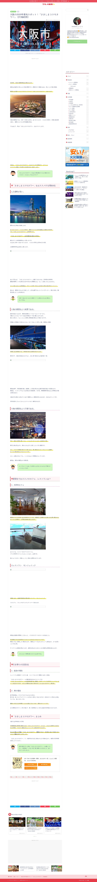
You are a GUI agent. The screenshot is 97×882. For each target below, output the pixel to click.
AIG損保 (78, 99)
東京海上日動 (78, 120)
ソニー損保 (78, 108)
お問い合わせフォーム (24, 880)
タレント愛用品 (78, 84)
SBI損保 (78, 103)
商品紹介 (78, 80)
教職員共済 (78, 117)
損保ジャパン (78, 115)
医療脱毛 (78, 88)
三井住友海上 (78, 111)
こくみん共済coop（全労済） (78, 104)
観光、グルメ (13, 11)
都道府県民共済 (78, 123)
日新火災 (78, 118)
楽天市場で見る (44, 764)
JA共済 (78, 101)
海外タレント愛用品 (78, 90)
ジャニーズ (78, 131)
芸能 (78, 127)
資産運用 (78, 138)
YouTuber (78, 129)
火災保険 (78, 97)
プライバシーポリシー (13, 880)
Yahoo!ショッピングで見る (30, 768)
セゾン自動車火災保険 (78, 106)
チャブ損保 (78, 110)
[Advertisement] (35, 70)
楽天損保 (78, 122)
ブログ (78, 76)
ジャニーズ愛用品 (78, 82)
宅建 (78, 93)
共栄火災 (78, 113)
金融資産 (78, 142)
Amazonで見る (31, 764)
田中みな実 (73, 86)
